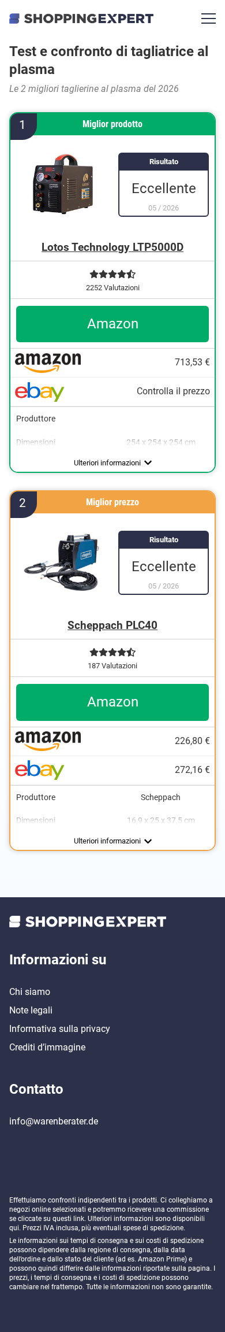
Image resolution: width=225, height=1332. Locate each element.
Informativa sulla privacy (59, 1028)
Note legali (30, 1010)
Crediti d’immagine (47, 1047)
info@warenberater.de (53, 1121)
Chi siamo (29, 991)
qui (14, 1228)
